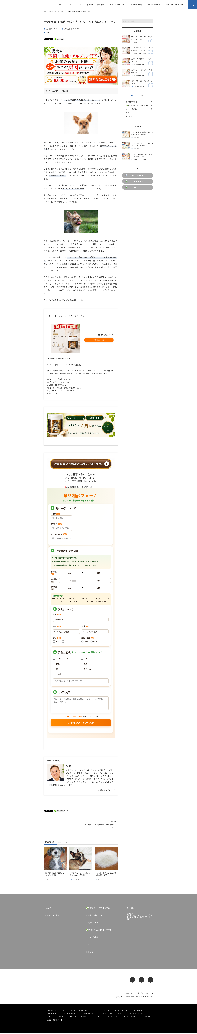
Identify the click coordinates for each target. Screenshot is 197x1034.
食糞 (47, 32)
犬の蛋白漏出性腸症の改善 (70, 1013)
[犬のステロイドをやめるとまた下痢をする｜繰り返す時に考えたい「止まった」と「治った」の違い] (126, 145)
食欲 (56, 638)
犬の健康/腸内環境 (139, 64)
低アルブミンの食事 (129, 1017)
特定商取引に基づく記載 (145, 993)
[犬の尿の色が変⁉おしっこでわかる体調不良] (126, 61)
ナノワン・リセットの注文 (55, 1017)
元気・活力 (87, 638)
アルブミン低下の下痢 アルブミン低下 (110, 1013)
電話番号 (56, 524)
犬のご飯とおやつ (139, 86)
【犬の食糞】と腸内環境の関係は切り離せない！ (99, 826)
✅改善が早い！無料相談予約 (98, 908)
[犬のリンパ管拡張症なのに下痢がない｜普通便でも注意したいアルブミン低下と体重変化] (126, 156)
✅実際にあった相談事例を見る (137, 105)
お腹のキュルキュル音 (140, 53)
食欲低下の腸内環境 (53, 1020)
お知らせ (129, 116)
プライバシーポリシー (73, 716)
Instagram (137, 175)
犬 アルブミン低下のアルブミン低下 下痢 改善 (111, 1010)
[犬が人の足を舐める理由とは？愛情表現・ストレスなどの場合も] (126, 39)
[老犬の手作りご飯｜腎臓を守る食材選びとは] (126, 83)
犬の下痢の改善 (137, 1010)
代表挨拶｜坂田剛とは (174, 5)
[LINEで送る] (59, 39)
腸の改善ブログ (154, 5)
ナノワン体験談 (137, 5)
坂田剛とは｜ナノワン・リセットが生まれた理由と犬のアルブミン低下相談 (139, 917)
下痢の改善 (137, 137)
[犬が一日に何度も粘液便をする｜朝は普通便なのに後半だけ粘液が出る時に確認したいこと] (126, 134)
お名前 (55, 514)
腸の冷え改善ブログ (94, 915)
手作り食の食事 (145, 1017)
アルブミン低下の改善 (140, 159)
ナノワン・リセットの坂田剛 (55, 1010)
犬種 (56, 614)
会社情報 (130, 908)
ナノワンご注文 (75, 5)
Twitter (138, 187)
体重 (85, 626)
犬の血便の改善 (51, 1013)
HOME (61, 5)
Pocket (66, 39)
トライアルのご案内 (117, 5)
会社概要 (130, 913)
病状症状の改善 (131, 102)
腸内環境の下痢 (88, 1013)
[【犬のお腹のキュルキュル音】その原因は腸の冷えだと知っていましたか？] (126, 50)
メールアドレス (58, 534)
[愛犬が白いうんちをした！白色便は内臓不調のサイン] (126, 72)
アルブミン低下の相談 (135, 1013)
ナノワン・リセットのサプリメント (79, 1017)
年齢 (56, 626)
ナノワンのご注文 (52, 915)
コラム (135, 42)
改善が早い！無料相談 (95, 5)
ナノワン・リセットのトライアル (80, 1010)
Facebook (138, 181)
